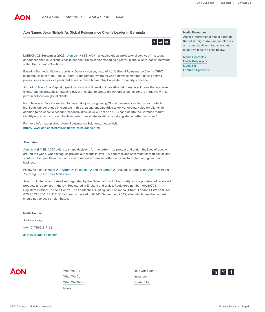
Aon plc (72, 55)
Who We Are (50, 17)
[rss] (154, 42)
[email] (167, 42)
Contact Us (244, 3)
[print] (160, 42)
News (119, 17)
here (68, 174)
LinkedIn (49, 169)
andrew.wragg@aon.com (40, 235)
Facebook (82, 169)
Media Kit (189, 65)
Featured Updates (195, 70)
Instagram (105, 169)
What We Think (99, 17)
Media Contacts (194, 57)
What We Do (73, 17)
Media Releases (194, 61)
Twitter (65, 169)
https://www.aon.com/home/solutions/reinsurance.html (61, 128)
